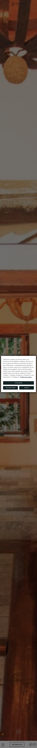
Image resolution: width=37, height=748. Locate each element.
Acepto (26, 388)
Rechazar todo (10, 388)
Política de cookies (26, 377)
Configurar (18, 383)
